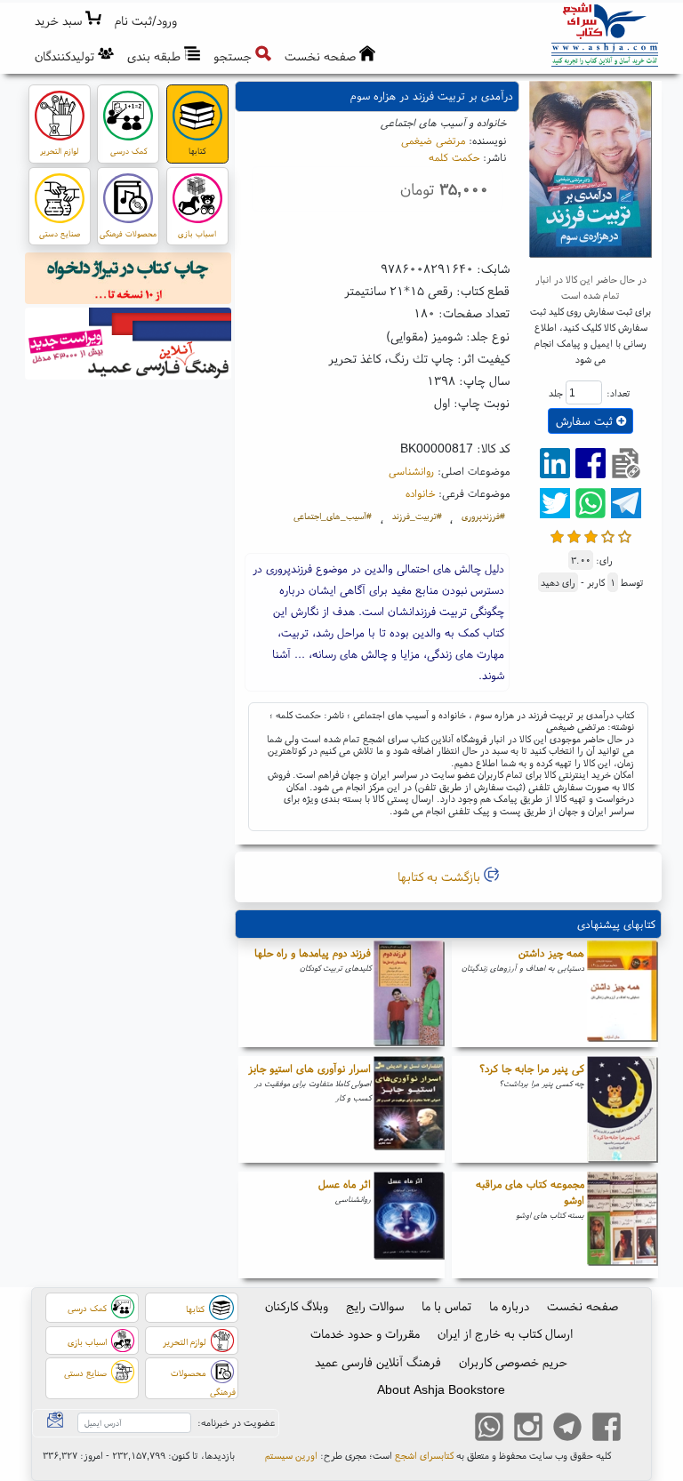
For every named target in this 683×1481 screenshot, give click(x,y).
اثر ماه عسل (344, 1183)
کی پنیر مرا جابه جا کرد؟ (531, 1068)
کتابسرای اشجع (424, 1455)
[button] (146, 21)
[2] (574, 534)
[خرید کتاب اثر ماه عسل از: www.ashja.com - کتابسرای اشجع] (409, 1225)
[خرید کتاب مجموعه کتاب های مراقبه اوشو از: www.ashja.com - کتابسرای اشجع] (622, 1225)
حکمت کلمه (454, 156)
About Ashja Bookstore (441, 1389)
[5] (624, 534)
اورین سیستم (291, 1455)
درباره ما (509, 1306)
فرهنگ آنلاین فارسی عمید (378, 1362)
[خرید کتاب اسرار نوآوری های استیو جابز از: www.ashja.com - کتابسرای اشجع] (409, 1109)
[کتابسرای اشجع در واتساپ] (489, 1429)
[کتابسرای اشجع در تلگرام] (567, 1429)
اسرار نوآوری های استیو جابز (309, 1068)
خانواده (420, 492)
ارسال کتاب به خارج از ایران (505, 1333)
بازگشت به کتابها (441, 876)
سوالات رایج (375, 1306)
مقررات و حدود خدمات (365, 1333)
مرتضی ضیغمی (433, 140)
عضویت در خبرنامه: (236, 1422)
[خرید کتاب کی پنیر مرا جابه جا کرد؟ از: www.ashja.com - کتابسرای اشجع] (622, 1109)
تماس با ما (446, 1306)
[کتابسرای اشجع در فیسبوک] (606, 1429)
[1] (557, 534)
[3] (591, 534)
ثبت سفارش (586, 420)
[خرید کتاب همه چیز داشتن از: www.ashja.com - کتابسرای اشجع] (622, 994)
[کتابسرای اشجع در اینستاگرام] (528, 1429)
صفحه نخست (582, 1306)
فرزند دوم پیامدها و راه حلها (312, 952)
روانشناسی (411, 470)
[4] (608, 534)
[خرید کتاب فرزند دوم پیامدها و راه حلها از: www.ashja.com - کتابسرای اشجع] (409, 994)
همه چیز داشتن (551, 952)
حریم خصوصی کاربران (513, 1362)
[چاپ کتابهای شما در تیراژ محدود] (128, 281)
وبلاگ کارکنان (296, 1306)
